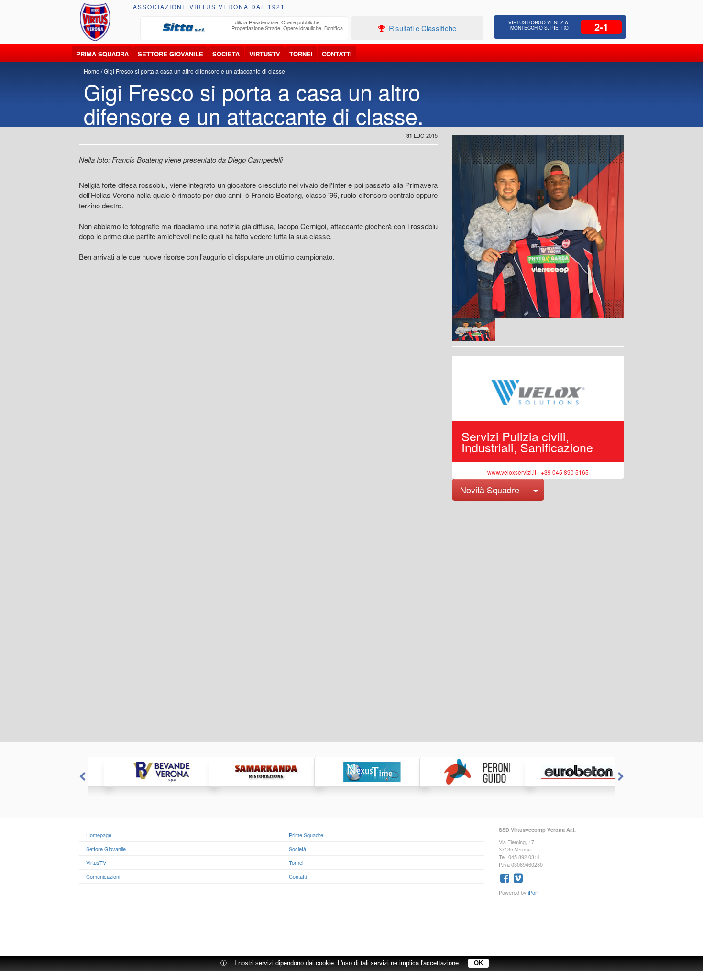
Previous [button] (81, 777)
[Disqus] (351, 620)
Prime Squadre (306, 835)
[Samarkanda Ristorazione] (246, 772)
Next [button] (621, 777)
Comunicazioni (103, 876)
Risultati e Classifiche (421, 28)
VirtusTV (264, 53)
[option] (244, 28)
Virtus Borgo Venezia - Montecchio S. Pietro (539, 25)
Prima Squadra (102, 53)
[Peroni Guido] (456, 772)
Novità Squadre (489, 489)
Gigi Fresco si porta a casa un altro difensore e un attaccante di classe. (195, 71)
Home (91, 71)
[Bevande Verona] (141, 772)
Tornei (301, 53)
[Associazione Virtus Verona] (95, 22)
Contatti (337, 53)
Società (226, 53)
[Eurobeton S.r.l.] (562, 772)
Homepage (98, 835)
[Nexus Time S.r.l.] (351, 772)
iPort (533, 892)
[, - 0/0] (473, 329)
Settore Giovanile (170, 53)
